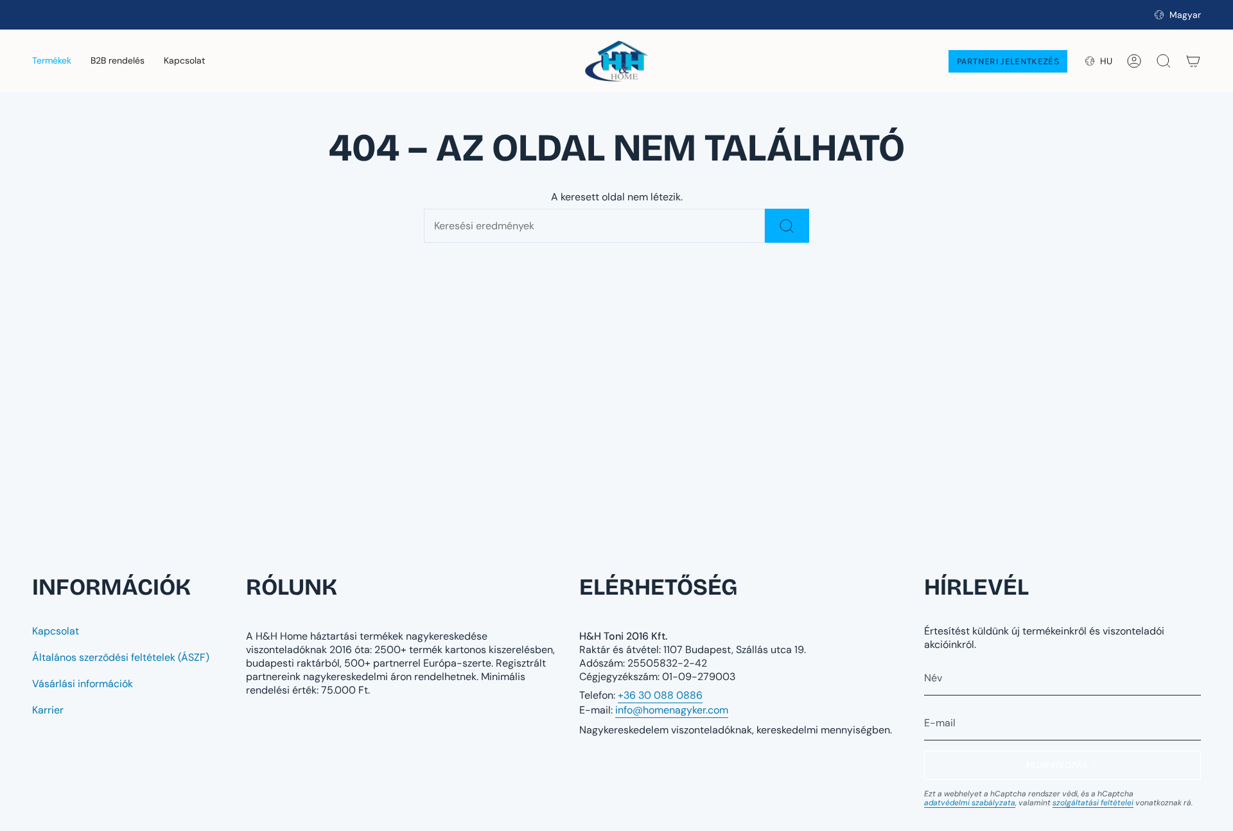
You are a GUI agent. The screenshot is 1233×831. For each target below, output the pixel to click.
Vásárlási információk (82, 683)
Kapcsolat (55, 631)
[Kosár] (1193, 61)
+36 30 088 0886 (660, 695)
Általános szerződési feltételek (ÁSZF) (120, 657)
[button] (51, 61)
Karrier (48, 710)
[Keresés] (787, 226)
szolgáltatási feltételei (1093, 803)
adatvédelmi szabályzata (969, 803)
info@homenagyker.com (671, 710)
